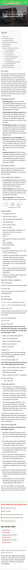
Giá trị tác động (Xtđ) (10, 49)
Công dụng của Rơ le (8, 38)
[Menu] (2, 2)
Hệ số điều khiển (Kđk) (10, 63)
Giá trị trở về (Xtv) (9, 51)
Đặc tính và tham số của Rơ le (10, 48)
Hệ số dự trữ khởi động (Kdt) (12, 56)
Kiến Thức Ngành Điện (16, 12)
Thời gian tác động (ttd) (11, 58)
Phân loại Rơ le (7, 44)
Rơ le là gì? (6, 36)
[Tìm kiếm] (22, 2)
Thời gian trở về (9, 60)
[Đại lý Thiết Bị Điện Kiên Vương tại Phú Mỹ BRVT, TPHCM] (12, 3)
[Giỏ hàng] (25, 2)
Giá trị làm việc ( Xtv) (10, 55)
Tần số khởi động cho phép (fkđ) (13, 61)
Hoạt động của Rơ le (8, 40)
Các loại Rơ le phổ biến (9, 67)
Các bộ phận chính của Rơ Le (10, 42)
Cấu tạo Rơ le (6, 46)
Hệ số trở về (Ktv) (9, 53)
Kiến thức (8, 12)
